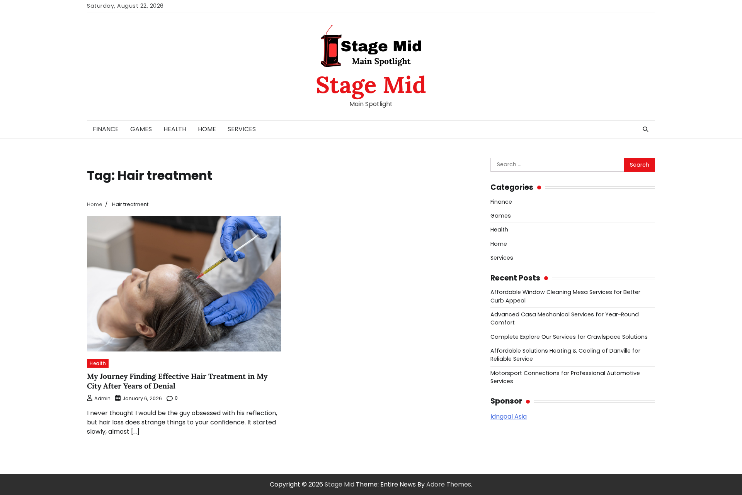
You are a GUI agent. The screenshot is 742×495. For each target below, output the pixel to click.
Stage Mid (371, 84)
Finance (106, 129)
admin (102, 398)
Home (207, 129)
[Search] (645, 129)
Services (242, 129)
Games (141, 129)
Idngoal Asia (508, 416)
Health (174, 129)
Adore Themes (448, 484)
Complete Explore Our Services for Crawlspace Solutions (569, 337)
